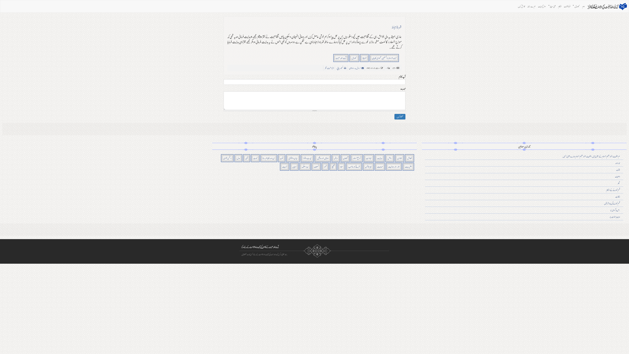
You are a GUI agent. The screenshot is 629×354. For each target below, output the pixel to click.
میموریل (577, 6)
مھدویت (380, 166)
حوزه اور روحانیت (394, 166)
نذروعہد (617, 163)
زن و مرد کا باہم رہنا (269, 158)
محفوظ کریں (400, 116)
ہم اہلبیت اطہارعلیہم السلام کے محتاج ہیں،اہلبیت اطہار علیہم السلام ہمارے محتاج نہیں (591, 156)
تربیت (284, 166)
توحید (281, 158)
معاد (341, 166)
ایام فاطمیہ (368, 166)
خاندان (399, 158)
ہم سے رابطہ (531, 6)
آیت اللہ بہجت (341, 58)
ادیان (294, 166)
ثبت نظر (328, 68)
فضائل (409, 158)
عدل (238, 158)
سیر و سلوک (305, 166)
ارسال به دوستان (355, 68)
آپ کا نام (402, 76)
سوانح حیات (542, 6)
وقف (618, 169)
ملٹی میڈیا (553, 6)
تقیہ (246, 158)
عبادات (369, 158)
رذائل (390, 158)
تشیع (333, 166)
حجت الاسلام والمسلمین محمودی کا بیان (384, 58)
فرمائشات (567, 6)
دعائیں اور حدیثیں (323, 158)
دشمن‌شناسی (227, 158)
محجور (619, 183)
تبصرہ (402, 88)
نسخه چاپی (340, 68)
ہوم (583, 6)
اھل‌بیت (408, 166)
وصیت (617, 176)
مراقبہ (336, 158)
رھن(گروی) (615, 210)
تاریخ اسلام (357, 158)
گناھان (345, 158)
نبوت (255, 158)
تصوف (316, 166)
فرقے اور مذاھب (354, 166)
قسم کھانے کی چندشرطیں (612, 203)
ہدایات (379, 158)
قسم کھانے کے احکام (613, 190)
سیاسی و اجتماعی (293, 158)
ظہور (325, 166)
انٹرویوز (364, 58)
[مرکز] (607, 7)
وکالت (617, 196)
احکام (560, 6)
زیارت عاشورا (307, 158)
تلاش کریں (521, 6)
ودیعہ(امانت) (615, 216)
